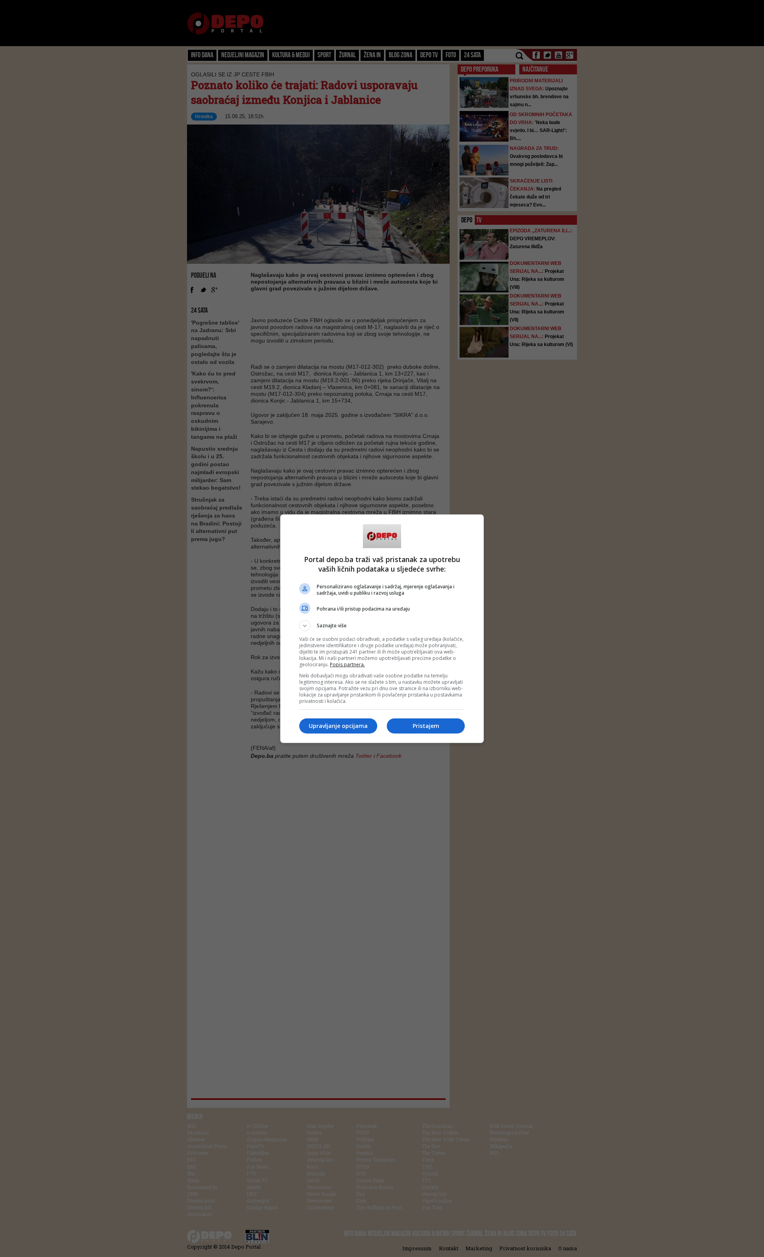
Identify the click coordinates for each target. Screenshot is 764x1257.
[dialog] (382, 628)
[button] (382, 625)
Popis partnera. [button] (347, 664)
